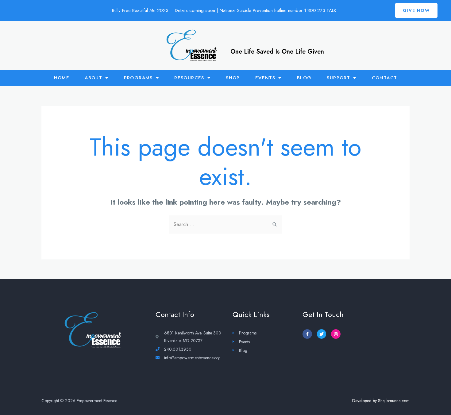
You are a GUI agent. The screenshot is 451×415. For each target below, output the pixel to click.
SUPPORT (338, 77)
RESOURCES (189, 77)
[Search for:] (225, 224)
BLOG (304, 77)
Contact (384, 77)
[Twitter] (321, 334)
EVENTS (265, 77)
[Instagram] (336, 334)
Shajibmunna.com (394, 401)
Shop (233, 77)
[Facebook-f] (307, 334)
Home (62, 77)
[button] (416, 10)
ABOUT (93, 77)
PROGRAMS (138, 77)
